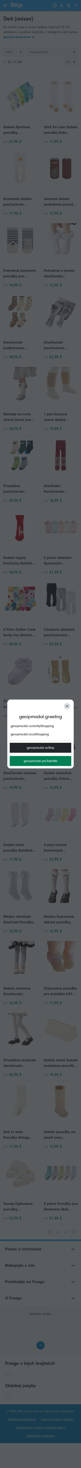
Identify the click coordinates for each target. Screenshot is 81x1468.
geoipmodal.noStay (40, 748)
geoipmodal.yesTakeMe (41, 761)
